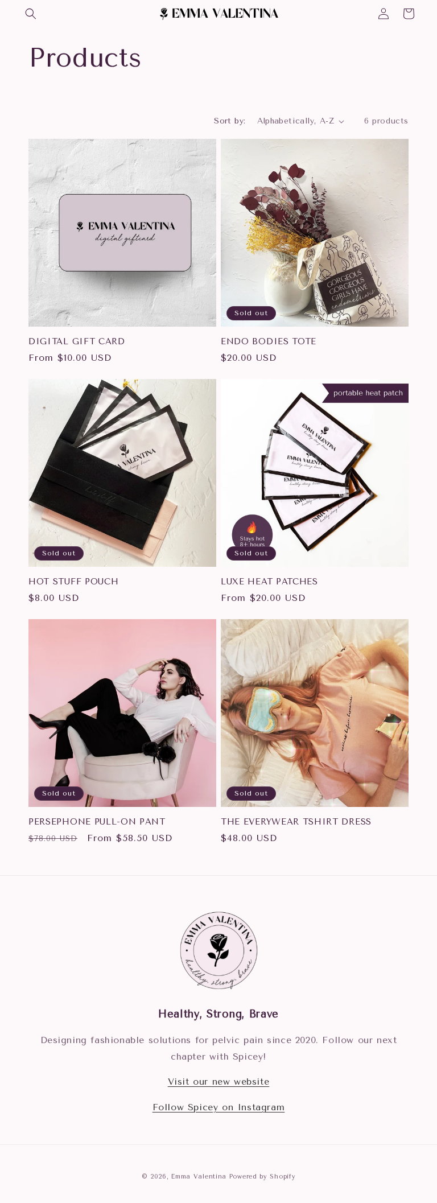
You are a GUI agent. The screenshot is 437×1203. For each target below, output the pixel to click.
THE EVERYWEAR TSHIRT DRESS (296, 822)
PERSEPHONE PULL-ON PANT (97, 822)
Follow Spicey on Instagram (218, 1107)
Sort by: (229, 121)
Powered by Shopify (262, 1176)
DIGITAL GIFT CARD (76, 341)
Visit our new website (219, 1081)
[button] (30, 13)
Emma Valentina (198, 1176)
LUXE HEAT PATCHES (269, 581)
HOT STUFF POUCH (73, 581)
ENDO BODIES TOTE (268, 341)
